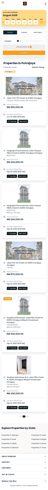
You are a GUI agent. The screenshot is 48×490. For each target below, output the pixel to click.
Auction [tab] (10, 32)
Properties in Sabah (9, 443)
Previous (3, 21)
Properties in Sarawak (39, 443)
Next (45, 21)
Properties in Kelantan (10, 447)
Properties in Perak (9, 439)
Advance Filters (24, 47)
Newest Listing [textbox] (38, 67)
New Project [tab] (38, 32)
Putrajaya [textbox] (12, 41)
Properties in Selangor (10, 435)
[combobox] (13, 41)
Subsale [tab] (24, 32)
